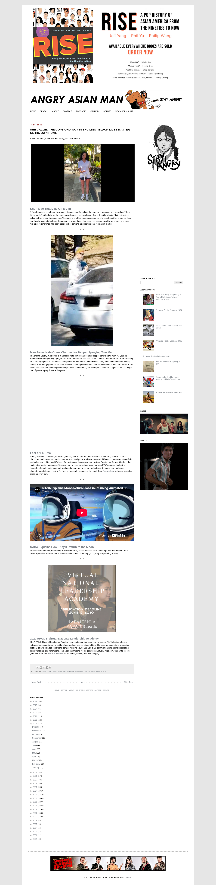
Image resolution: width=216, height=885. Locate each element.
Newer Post (36, 682)
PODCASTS (81, 111)
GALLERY (94, 111)
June (34, 749)
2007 (35, 817)
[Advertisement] (164, 224)
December (37, 727)
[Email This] (37, 667)
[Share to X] (43, 667)
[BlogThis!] (40, 667)
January (36, 768)
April (34, 756)
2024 (35, 709)
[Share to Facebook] (46, 667)
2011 (35, 802)
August (35, 742)
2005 (35, 824)
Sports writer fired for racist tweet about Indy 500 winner (168, 378)
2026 (35, 701)
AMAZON (98, 690)
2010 (35, 806)
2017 (35, 780)
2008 (35, 813)
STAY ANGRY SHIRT (124, 111)
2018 (35, 776)
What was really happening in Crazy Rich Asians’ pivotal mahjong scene (168, 297)
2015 (35, 787)
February (36, 764)
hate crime (79, 671)
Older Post (128, 682)
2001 (35, 839)
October (36, 734)
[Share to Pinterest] (49, 667)
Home (82, 682)
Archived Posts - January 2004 (169, 310)
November (37, 731)
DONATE (107, 111)
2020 (35, 724)
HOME (33, 111)
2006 (35, 820)
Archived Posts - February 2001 (156, 356)
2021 (35, 720)
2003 (35, 832)
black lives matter (55, 671)
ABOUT (55, 111)
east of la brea (68, 671)
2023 (35, 713)
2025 (35, 705)
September (37, 738)
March (35, 760)
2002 (35, 835)
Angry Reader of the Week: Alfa (169, 392)
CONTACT (67, 111)
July (34, 745)
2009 (35, 809)
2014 (35, 791)
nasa (98, 671)
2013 (35, 794)
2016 (35, 783)
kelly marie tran (89, 671)
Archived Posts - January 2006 (169, 341)
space (103, 671)
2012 (35, 798)
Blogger (128, 877)
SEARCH (44, 111)
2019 (35, 772)
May (34, 753)
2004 (35, 828)
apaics (45, 671)
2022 (35, 716)
